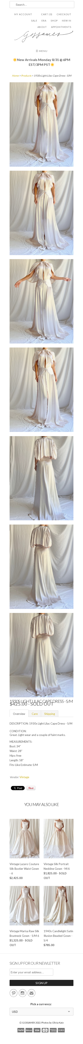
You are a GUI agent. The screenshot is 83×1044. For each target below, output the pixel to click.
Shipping (49, 713)
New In (66, 20)
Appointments (61, 27)
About (42, 27)
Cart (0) (46, 14)
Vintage (24, 777)
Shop (54, 20)
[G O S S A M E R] (41, 35)
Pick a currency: (41, 1004)
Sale (34, 20)
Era (44, 20)
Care (35, 713)
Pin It (31, 788)
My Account (23, 14)
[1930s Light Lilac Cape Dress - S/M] (41, 125)
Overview (19, 713)
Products (26, 75)
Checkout (64, 14)
